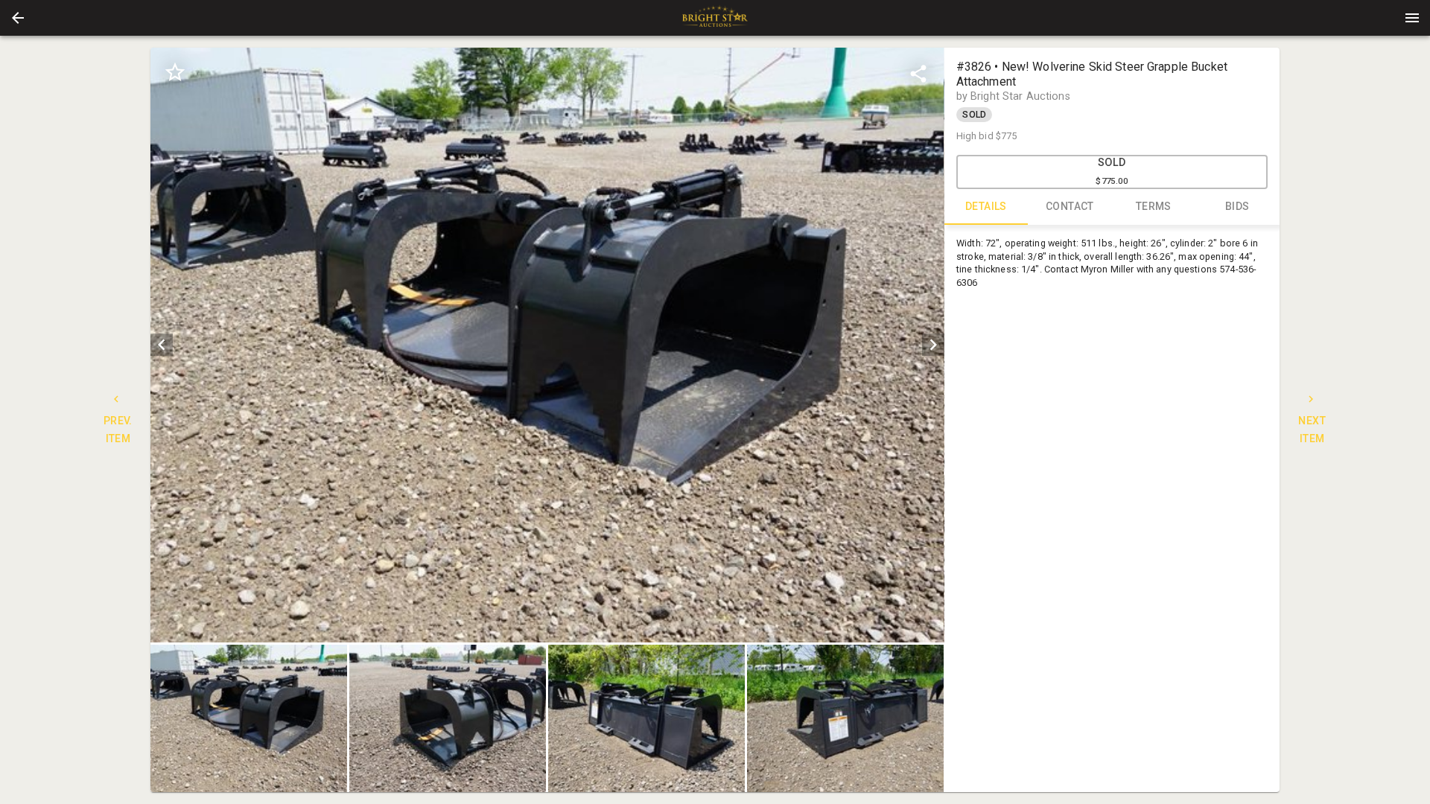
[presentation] (715, 17)
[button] (18, 18)
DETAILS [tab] (986, 206)
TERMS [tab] (1154, 206)
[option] (547, 345)
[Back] (18, 18)
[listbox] (547, 345)
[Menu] (1412, 18)
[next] (933, 345)
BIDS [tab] (1237, 206)
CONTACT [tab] (1070, 206)
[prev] (161, 345)
